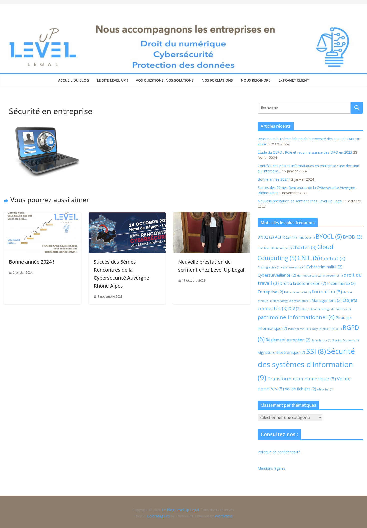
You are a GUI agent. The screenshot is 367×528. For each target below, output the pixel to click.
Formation (327, 291)
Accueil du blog (73, 80)
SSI (316, 351)
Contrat (333, 258)
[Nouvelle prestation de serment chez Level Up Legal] (211, 216)
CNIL (308, 257)
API (295, 237)
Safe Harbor (321, 340)
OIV (294, 308)
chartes (304, 247)
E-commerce (341, 283)
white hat (325, 389)
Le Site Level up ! (112, 80)
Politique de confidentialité (279, 452)
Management (326, 300)
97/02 (266, 237)
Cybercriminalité (324, 267)
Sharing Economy (345, 340)
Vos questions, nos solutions (165, 80)
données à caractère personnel (320, 275)
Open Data (311, 309)
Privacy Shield (319, 329)
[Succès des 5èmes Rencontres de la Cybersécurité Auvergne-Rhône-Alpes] (127, 216)
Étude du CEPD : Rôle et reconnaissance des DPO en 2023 (305, 152)
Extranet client (293, 80)
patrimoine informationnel (296, 317)
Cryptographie (269, 267)
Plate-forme (298, 329)
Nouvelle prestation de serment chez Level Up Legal (300, 201)
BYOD (352, 237)
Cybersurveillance (277, 275)
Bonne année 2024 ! (31, 261)
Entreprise (270, 292)
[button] (11, 517)
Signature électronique (281, 352)
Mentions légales (271, 468)
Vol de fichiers (300, 389)
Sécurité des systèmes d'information (306, 364)
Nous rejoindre (255, 80)
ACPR (283, 237)
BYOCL (329, 236)
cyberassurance (293, 267)
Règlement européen (288, 340)
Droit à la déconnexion (303, 283)
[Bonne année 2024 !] (42, 216)
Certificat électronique (275, 248)
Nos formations (217, 80)
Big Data (307, 237)
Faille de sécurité (297, 292)
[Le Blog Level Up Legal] (183, 24)
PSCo (336, 329)
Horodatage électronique (291, 301)
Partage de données (336, 309)
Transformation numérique (301, 378)
